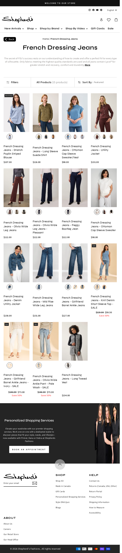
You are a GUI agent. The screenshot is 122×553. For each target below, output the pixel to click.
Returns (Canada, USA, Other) (103, 486)
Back (11, 39)
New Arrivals (13, 28)
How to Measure (96, 507)
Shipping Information (99, 502)
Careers (7, 529)
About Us (8, 523)
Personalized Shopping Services (71, 496)
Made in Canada (63, 486)
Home (46, 39)
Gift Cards (98, 28)
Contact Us (94, 481)
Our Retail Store (11, 534)
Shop (31, 28)
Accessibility (95, 512)
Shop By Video (76, 28)
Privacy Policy (95, 496)
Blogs (58, 507)
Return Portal (95, 491)
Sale (111, 28)
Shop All (60, 481)
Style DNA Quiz (62, 502)
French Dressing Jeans (64, 39)
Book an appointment (29, 449)
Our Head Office (11, 539)
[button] (116, 20)
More (87, 65)
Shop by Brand (50, 28)
